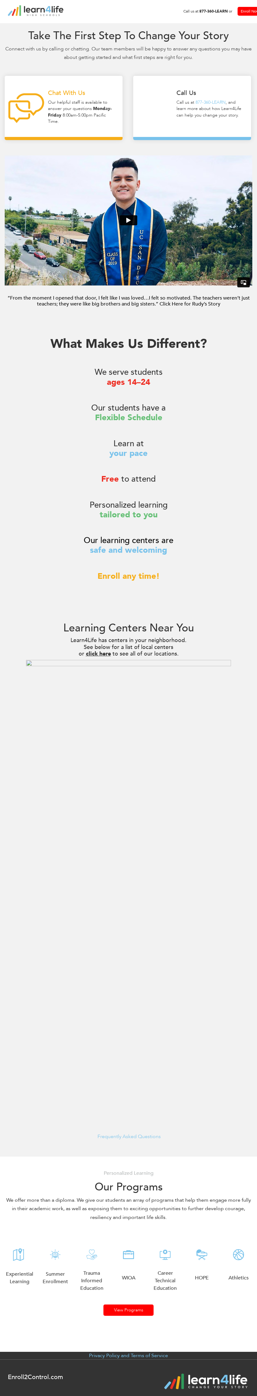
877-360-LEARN (211, 102)
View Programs (128, 1310)
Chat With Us (64, 138)
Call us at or (207, 11)
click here (98, 654)
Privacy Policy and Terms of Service (128, 1355)
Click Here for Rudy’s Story (190, 304)
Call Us (192, 138)
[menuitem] (207, 11)
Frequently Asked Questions (128, 1136)
